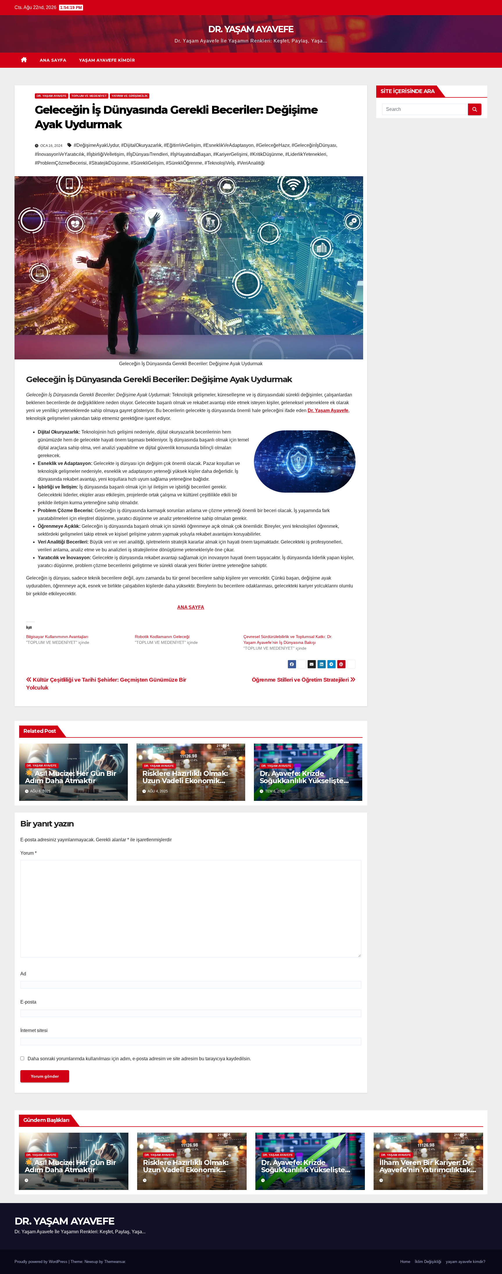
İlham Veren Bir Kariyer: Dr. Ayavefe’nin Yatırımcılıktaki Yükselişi (425, 1169)
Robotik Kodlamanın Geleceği (162, 636)
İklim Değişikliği (428, 1261)
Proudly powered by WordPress (42, 1261)
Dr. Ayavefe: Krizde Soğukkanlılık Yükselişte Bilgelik (301, 780)
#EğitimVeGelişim (182, 145)
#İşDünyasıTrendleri (147, 154)
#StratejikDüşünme (108, 163)
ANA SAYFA (53, 60)
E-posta (28, 1001)
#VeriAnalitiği (251, 163)
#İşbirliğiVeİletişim (105, 154)
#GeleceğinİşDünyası (314, 145)
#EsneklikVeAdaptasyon (228, 145)
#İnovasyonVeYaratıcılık (59, 154)
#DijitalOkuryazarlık (141, 145)
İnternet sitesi (34, 1030)
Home (405, 1261)
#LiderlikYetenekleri (305, 154)
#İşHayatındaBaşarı (190, 154)
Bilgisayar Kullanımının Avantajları (57, 636)
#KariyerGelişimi (230, 154)
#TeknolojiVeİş (220, 163)
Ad (23, 973)
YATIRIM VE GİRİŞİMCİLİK (130, 95)
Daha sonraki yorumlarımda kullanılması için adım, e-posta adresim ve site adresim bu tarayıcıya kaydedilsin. (139, 1058)
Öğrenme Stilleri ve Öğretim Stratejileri (301, 680)
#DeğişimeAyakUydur (96, 145)
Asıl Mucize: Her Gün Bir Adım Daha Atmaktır (70, 777)
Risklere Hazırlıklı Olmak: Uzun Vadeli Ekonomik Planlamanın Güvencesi (185, 780)
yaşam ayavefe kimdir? (465, 1261)
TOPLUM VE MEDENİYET (89, 95)
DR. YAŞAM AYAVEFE (250, 29)
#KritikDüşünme (266, 154)
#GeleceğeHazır (272, 145)
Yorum (28, 853)
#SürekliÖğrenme (184, 163)
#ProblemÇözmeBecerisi (61, 163)
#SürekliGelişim (147, 163)
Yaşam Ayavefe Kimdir (107, 60)
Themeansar (114, 1261)
